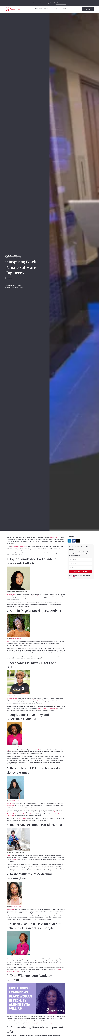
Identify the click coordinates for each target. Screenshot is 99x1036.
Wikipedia (14, 956)
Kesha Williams (11, 909)
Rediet (9, 855)
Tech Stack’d (15, 800)
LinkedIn (13, 695)
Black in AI (15, 859)
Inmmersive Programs (41, 9)
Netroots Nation (16, 638)
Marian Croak (10, 959)
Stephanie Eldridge (12, 698)
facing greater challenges (18, 546)
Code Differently (33, 700)
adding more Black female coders (47, 708)
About (64, 9)
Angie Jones (10, 750)
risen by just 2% (54, 537)
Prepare (55, 9)
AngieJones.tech (16, 747)
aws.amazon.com (16, 906)
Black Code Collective (35, 596)
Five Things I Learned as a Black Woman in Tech (39, 1023)
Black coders (10, 805)
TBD (39, 750)
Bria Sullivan (10, 803)
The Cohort (9, 278)
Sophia (9, 641)
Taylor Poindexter (12, 594)
